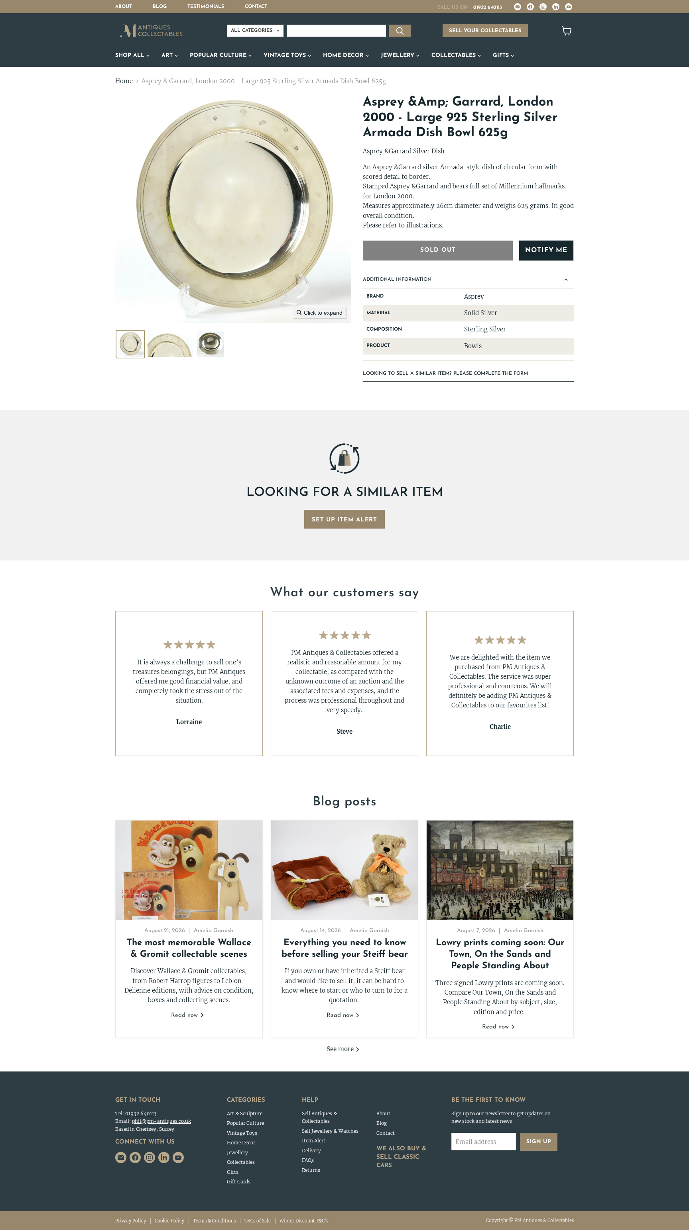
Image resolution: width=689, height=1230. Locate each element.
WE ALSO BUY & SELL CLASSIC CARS (401, 1157)
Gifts (502, 56)
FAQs (308, 1160)
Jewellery (398, 56)
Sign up (538, 1141)
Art (168, 56)
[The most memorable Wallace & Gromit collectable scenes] (189, 870)
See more (341, 1049)
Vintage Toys (286, 56)
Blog (160, 6)
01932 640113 (487, 7)
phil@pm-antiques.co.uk (161, 1121)
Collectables (454, 56)
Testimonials (205, 6)
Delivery (311, 1151)
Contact (256, 6)
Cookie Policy (169, 1221)
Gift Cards (238, 1182)
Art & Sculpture (244, 1113)
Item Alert (313, 1141)
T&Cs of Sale (257, 1221)
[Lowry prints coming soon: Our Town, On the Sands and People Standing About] (500, 870)
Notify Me (546, 250)
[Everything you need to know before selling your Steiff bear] (344, 870)
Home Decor (344, 56)
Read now (185, 1015)
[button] (130, 344)
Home (124, 81)
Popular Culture (219, 56)
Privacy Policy (130, 1221)
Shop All (130, 56)
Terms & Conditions (214, 1221)
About (123, 6)
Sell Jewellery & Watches (330, 1131)
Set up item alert (344, 520)
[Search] (400, 31)
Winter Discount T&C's (304, 1221)
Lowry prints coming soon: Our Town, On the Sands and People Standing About (500, 954)
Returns (311, 1170)
